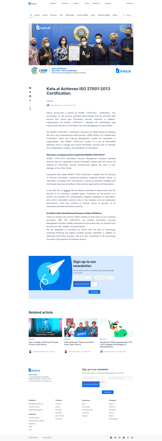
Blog (83, 404)
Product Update (82, 15)
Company (108, 3)
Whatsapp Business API (36, 404)
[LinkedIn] (30, 96)
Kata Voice (58, 419)
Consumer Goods (34, 417)
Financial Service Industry (36, 420)
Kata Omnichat (59, 416)
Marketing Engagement (36, 410)
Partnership (112, 410)
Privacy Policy (47, 437)
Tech (61, 15)
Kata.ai (67, 190)
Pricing (87, 3)
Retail (30, 426)
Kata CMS (58, 410)
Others (115, 15)
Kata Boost (58, 413)
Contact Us (129, 3)
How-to (45, 15)
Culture (37, 15)
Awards (111, 416)
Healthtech (32, 423)
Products (76, 3)
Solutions (53, 3)
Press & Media (113, 419)
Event (93, 15)
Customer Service (34, 407)
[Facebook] (30, 87)
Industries (65, 3)
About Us (111, 404)
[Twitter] (30, 92)
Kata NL (57, 407)
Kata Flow (58, 404)
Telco (30, 429)
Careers (111, 413)
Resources (96, 3)
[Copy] (30, 100)
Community (85, 413)
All (31, 15)
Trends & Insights (104, 15)
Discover (53, 15)
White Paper (70, 15)
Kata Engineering (87, 410)
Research (85, 416)
